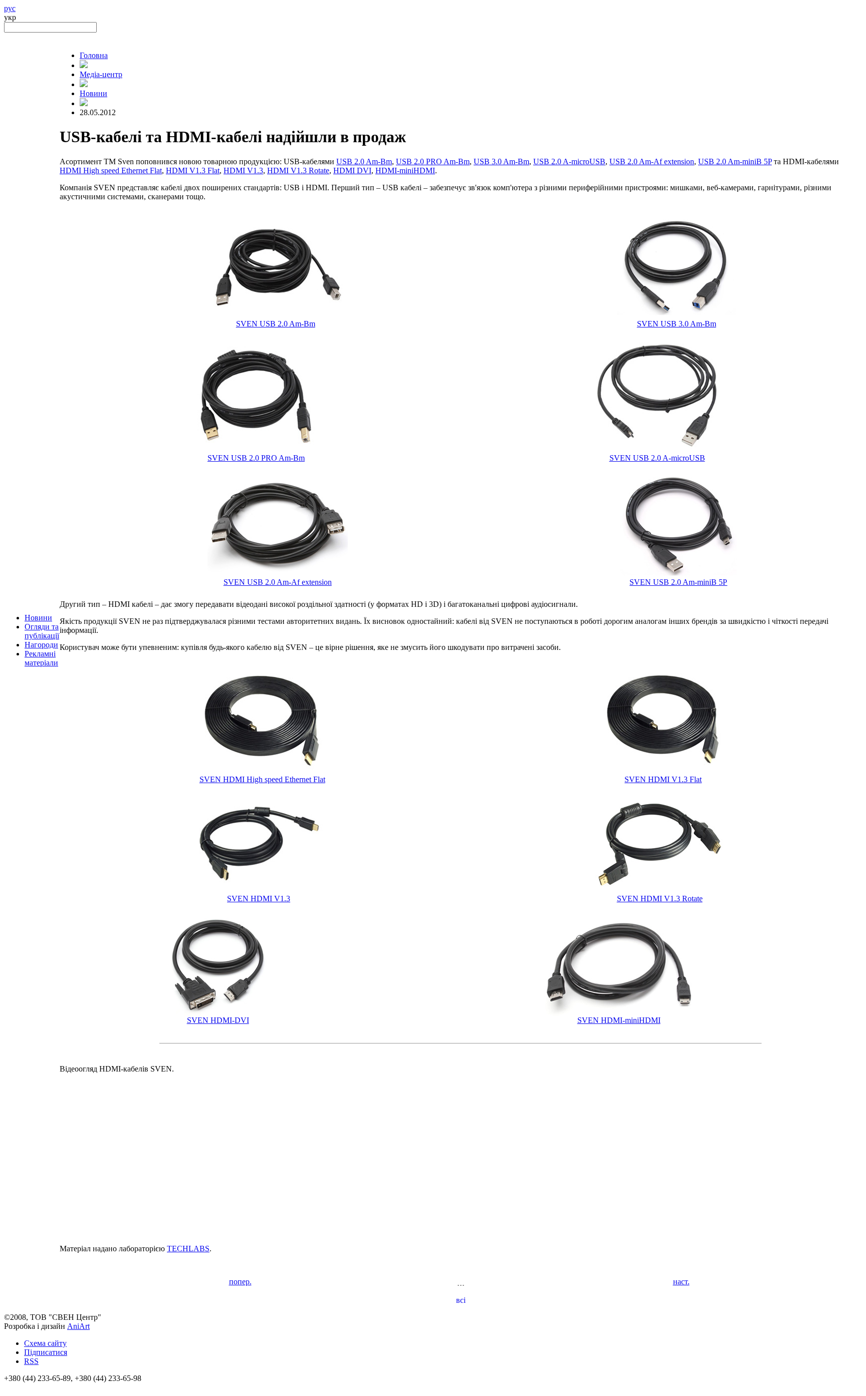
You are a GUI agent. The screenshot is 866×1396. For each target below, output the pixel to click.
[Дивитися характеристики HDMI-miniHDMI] (619, 1013)
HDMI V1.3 (243, 170)
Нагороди (41, 644)
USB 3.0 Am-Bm (501, 161)
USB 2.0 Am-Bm (364, 161)
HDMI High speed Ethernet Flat (111, 170)
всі (461, 1300)
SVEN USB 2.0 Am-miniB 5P (678, 582)
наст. (681, 1281)
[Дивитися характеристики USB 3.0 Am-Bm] (676, 316)
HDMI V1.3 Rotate (298, 170)
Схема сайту (45, 1343)
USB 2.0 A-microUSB (569, 161)
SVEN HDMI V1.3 (258, 898)
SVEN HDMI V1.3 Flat (663, 779)
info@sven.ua (26, 1387)
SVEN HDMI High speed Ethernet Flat (262, 779)
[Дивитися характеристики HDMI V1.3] (259, 891)
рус (10, 8)
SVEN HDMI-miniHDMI (619, 1020)
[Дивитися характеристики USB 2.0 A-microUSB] (657, 451)
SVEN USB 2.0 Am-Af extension (278, 582)
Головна (94, 55)
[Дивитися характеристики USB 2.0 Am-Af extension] (277, 575)
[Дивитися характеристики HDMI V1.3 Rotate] (660, 891)
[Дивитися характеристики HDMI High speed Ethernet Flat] (262, 772)
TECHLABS (188, 1248)
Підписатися (45, 1352)
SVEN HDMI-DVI (218, 1020)
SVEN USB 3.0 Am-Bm (676, 323)
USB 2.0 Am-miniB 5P (735, 161)
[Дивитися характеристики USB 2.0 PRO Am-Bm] (256, 451)
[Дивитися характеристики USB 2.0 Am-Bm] (275, 316)
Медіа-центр (101, 74)
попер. (240, 1281)
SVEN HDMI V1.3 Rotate (660, 898)
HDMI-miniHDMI (405, 170)
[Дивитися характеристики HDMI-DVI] (218, 1013)
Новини (38, 617)
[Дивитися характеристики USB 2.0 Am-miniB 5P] (678, 575)
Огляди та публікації (42, 631)
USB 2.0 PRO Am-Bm (433, 161)
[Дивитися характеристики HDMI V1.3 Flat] (663, 772)
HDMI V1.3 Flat (193, 170)
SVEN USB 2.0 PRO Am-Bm (256, 458)
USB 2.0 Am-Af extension (651, 161)
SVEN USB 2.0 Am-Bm (275, 323)
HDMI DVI (352, 170)
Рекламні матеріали (41, 658)
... (461, 1282)
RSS (31, 1361)
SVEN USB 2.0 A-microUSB (657, 458)
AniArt (78, 1326)
